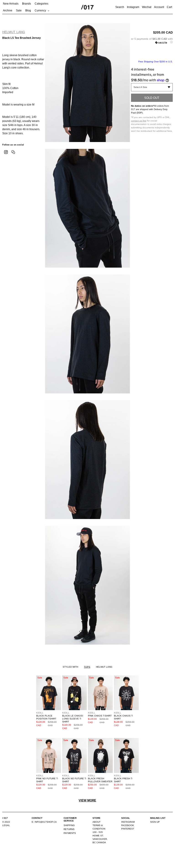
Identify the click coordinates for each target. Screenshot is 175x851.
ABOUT (96, 822)
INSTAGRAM (128, 822)
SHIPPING (69, 825)
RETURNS (69, 829)
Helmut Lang (13, 32)
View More (87, 800)
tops (87, 667)
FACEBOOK (127, 825)
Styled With (70, 667)
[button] (152, 40)
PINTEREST (127, 828)
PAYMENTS (70, 833)
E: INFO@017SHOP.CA (44, 822)
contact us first (138, 120)
